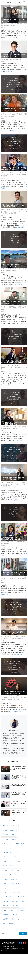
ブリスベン (6, 211)
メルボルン (4, 24)
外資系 (7, 116)
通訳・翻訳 (11, 923)
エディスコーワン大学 (8, 830)
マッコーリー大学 (17, 883)
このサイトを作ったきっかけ (9, 946)
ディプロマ (10, 172)
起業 (19, 59)
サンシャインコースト (7, 113)
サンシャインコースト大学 (9, 852)
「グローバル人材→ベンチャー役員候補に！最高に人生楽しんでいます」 (18, 812)
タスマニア (4, 306)
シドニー (5, 115)
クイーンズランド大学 (7, 209)
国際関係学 (19, 24)
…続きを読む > (13, 37)
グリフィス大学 (5, 269)
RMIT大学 (3, 636)
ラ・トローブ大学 (19, 897)
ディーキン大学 (5, 426)
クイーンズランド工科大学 (9, 839)
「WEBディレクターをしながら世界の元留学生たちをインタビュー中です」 (18, 776)
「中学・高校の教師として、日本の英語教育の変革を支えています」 (18, 794)
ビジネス (3, 59)
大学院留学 (15, 308)
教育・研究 (21, 308)
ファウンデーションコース (17, 269)
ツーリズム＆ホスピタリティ (16, 115)
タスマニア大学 (11, 306)
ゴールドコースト (14, 365)
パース (4, 874)
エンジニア (21, 830)
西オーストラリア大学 (18, 919)
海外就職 (6, 25)
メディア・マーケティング (16, 211)
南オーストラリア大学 (10, 174)
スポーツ (13, 857)
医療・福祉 (5, 901)
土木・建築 (15, 905)
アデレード (4, 172)
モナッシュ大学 (6, 897)
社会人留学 (12, 25)
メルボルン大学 (11, 24)
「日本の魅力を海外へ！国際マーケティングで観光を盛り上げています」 (18, 767)
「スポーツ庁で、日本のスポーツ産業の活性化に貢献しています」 (18, 785)
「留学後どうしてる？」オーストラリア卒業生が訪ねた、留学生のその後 (14, 2)
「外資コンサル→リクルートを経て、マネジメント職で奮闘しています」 (18, 803)
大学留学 (19, 174)
